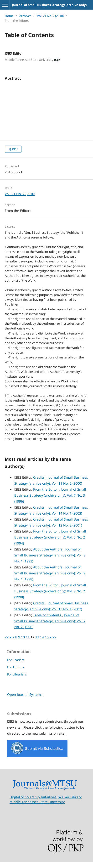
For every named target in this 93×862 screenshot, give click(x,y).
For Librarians (17, 674)
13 (37, 637)
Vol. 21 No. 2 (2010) (50, 16)
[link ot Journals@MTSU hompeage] (45, 789)
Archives (25, 16)
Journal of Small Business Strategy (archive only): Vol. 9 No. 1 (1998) (49, 573)
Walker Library (69, 797)
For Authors (15, 667)
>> (54, 637)
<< (7, 637)
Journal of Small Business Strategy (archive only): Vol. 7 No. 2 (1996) (49, 621)
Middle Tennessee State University (37, 802)
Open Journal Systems (24, 694)
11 (28, 637)
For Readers (15, 660)
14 (42, 637)
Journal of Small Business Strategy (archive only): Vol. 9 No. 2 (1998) (50, 591)
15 (47, 637)
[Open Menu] (5, 5)
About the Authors (48, 549)
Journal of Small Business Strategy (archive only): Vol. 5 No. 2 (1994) (50, 537)
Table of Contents (47, 615)
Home (9, 16)
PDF (14, 149)
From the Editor (46, 489)
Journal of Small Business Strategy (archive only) (49, 5)
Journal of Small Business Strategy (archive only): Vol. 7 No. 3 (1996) (50, 495)
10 (23, 637)
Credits (39, 477)
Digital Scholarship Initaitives (33, 797)
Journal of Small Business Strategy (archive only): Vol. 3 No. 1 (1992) (49, 555)
